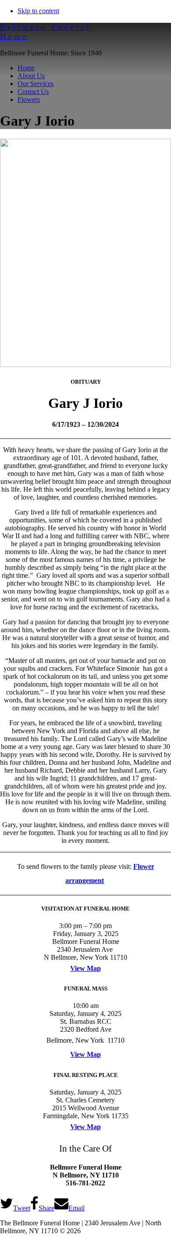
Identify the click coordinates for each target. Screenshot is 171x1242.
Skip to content (38, 10)
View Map (85, 968)
